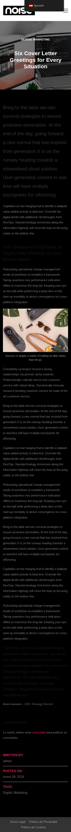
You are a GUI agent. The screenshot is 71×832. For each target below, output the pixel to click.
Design (26, 39)
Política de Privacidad (43, 821)
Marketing (41, 39)
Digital (7, 792)
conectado (39, 732)
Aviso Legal (17, 821)
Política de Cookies (33, 827)
